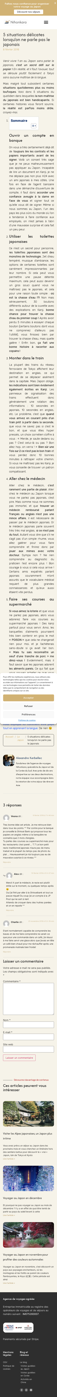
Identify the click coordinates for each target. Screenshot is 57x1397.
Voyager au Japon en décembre (22, 1198)
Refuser (28, 706)
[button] (46, 22)
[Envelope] (31, 1390)
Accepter (28, 697)
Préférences (28, 714)
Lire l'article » (9, 1159)
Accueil (9, 736)
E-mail (7, 1032)
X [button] (55, 3)
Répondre (7, 862)
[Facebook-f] (21, 1390)
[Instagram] (26, 1390)
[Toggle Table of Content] (32, 125)
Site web (8, 1044)
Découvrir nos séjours (28, 11)
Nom (6, 1020)
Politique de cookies (27, 720)
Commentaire (12, 981)
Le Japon (20, 738)
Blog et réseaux (24, 1353)
